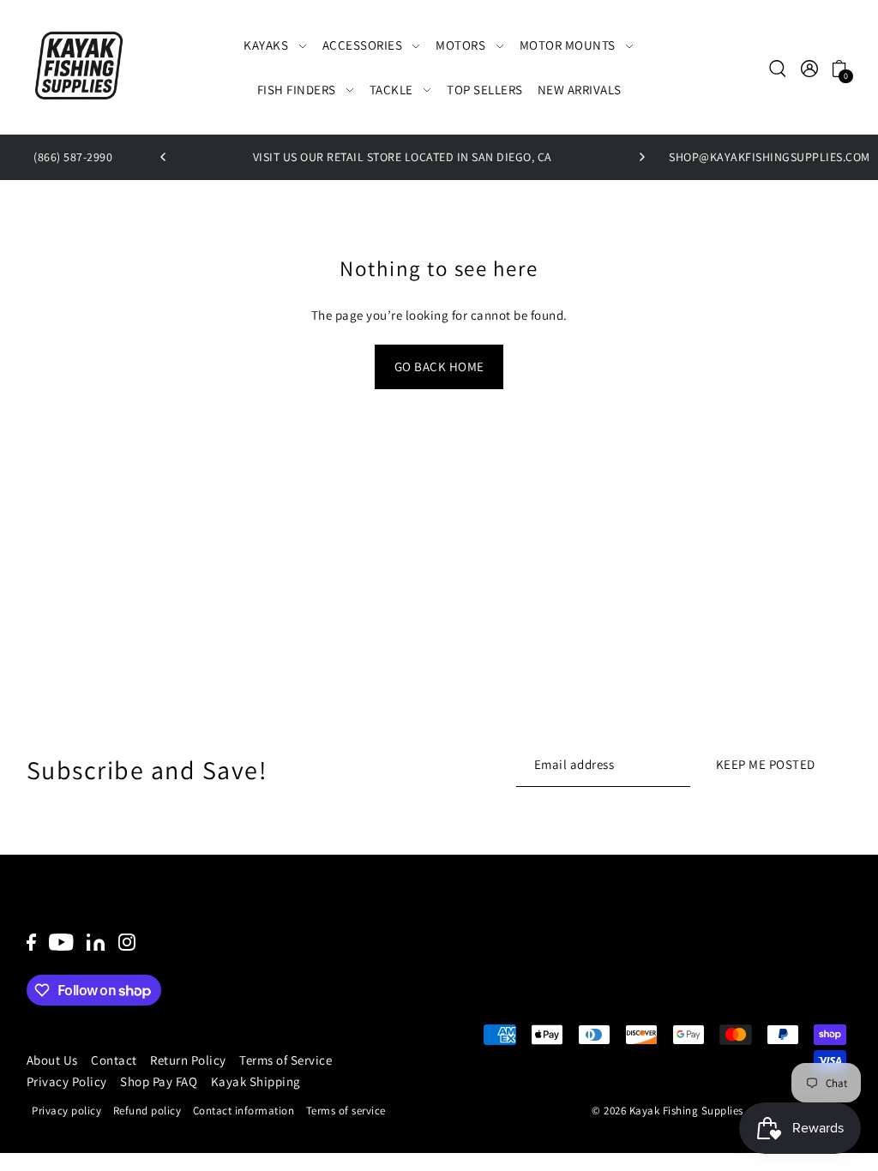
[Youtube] (61, 942)
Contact (114, 1060)
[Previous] (164, 157)
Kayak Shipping (256, 1081)
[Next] (641, 157)
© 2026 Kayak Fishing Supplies (667, 1110)
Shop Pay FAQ (158, 1081)
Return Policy (188, 1060)
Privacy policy (66, 1110)
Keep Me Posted (765, 764)
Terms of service (346, 1110)
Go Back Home (439, 366)
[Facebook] (31, 942)
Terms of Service (285, 1060)
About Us (52, 1060)
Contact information (244, 1110)
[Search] (778, 68)
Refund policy (147, 1110)
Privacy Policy (67, 1081)
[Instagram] (126, 942)
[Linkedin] (96, 942)
